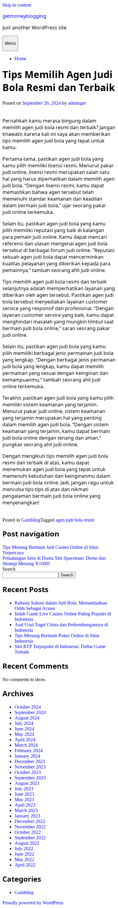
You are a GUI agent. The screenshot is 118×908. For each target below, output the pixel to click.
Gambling (30, 520)
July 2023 (24, 788)
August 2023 (27, 783)
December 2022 (30, 821)
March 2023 (26, 810)
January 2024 (27, 756)
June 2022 (24, 854)
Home (20, 58)
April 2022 (25, 864)
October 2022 (28, 832)
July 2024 (24, 723)
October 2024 (28, 707)
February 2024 (29, 750)
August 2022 (27, 843)
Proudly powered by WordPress (32, 902)
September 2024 (30, 712)
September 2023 (30, 777)
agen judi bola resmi (75, 520)
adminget (77, 103)
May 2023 (24, 799)
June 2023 (24, 794)
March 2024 (26, 745)
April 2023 (25, 805)
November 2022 (30, 826)
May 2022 (24, 859)
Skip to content (16, 5)
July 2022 (24, 848)
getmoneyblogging (24, 16)
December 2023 (30, 761)
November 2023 (30, 766)
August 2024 (27, 717)
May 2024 (24, 734)
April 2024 (25, 739)
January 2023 (27, 815)
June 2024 (24, 728)
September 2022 (30, 837)
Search (8, 569)
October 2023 (28, 772)
